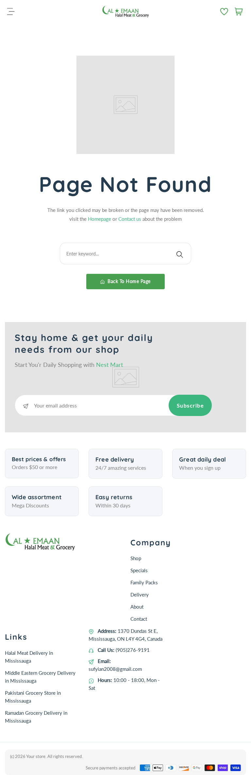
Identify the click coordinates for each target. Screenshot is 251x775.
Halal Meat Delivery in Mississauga (29, 657)
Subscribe (190, 405)
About (136, 607)
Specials (139, 570)
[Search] (180, 253)
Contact (138, 619)
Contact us (130, 219)
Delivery (139, 594)
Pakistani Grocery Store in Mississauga (33, 697)
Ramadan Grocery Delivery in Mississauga (36, 717)
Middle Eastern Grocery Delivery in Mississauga (40, 677)
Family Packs (144, 582)
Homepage (100, 219)
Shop (135, 558)
